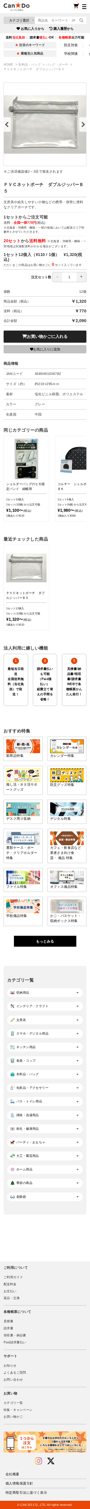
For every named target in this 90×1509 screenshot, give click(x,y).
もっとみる (45, 941)
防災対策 (71, 45)
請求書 (8, 1328)
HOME (9, 64)
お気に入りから (32, 29)
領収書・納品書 (15, 1335)
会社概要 (12, 1474)
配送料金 (10, 1284)
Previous (7, 124)
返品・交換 (12, 1298)
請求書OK (42, 37)
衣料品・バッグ (30, 64)
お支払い (10, 1291)
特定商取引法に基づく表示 (26, 1492)
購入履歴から (64, 29)
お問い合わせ (13, 1379)
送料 (15, 37)
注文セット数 (41, 277)
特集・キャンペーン (18, 1410)
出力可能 (71, 37)
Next (82, 124)
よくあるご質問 (15, 1372)
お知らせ (10, 1365)
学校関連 (71, 53)
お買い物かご (13, 1416)
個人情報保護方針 (19, 1483)
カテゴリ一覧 (13, 1403)
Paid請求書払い (15, 1342)
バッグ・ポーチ (57, 64)
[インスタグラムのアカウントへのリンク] (38, 1461)
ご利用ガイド (13, 1277)
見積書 (8, 1321)
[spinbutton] (69, 277)
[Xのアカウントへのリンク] (51, 1461)
